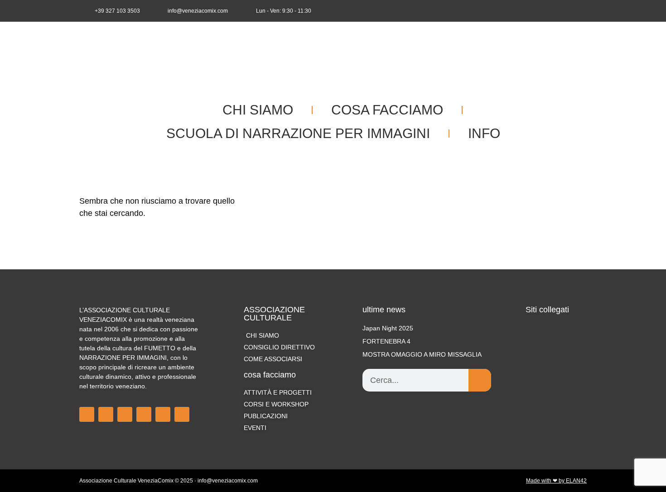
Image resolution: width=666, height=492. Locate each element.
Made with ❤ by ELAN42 (556, 481)
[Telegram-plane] (143, 414)
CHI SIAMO (257, 109)
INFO (484, 133)
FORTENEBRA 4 (386, 341)
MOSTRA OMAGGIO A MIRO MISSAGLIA (422, 354)
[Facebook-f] (535, 11)
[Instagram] (550, 11)
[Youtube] (565, 11)
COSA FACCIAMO (387, 109)
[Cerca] (479, 380)
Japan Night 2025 (387, 328)
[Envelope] (580, 11)
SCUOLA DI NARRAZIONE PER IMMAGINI (298, 133)
